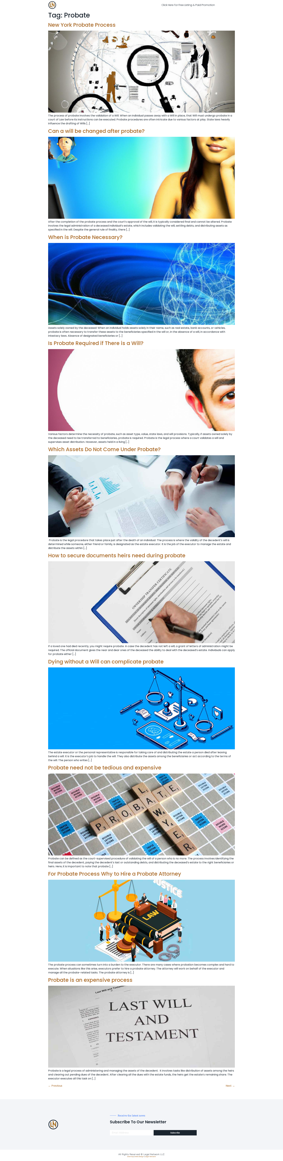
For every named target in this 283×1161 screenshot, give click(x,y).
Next (230, 1086)
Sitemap (130, 1157)
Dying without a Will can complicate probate (106, 661)
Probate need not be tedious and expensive (104, 767)
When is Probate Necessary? (85, 237)
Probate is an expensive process (90, 980)
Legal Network (150, 1157)
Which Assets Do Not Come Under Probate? (104, 449)
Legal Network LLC (154, 1154)
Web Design (139, 1157)
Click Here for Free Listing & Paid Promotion (188, 5)
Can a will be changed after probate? (96, 131)
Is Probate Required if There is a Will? (95, 343)
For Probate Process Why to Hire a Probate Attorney (114, 873)
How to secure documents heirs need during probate (116, 555)
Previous (55, 1086)
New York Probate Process (82, 25)
